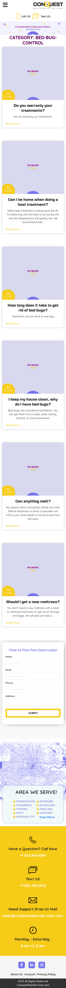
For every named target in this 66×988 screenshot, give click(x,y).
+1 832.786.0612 (33, 885)
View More (46, 817)
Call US (25, 16)
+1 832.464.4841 (33, 855)
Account (29, 974)
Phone (9, 682)
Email (8, 669)
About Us (16, 974)
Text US (45, 16)
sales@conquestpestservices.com (32, 915)
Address (10, 696)
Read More (13, 123)
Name (9, 656)
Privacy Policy (46, 974)
